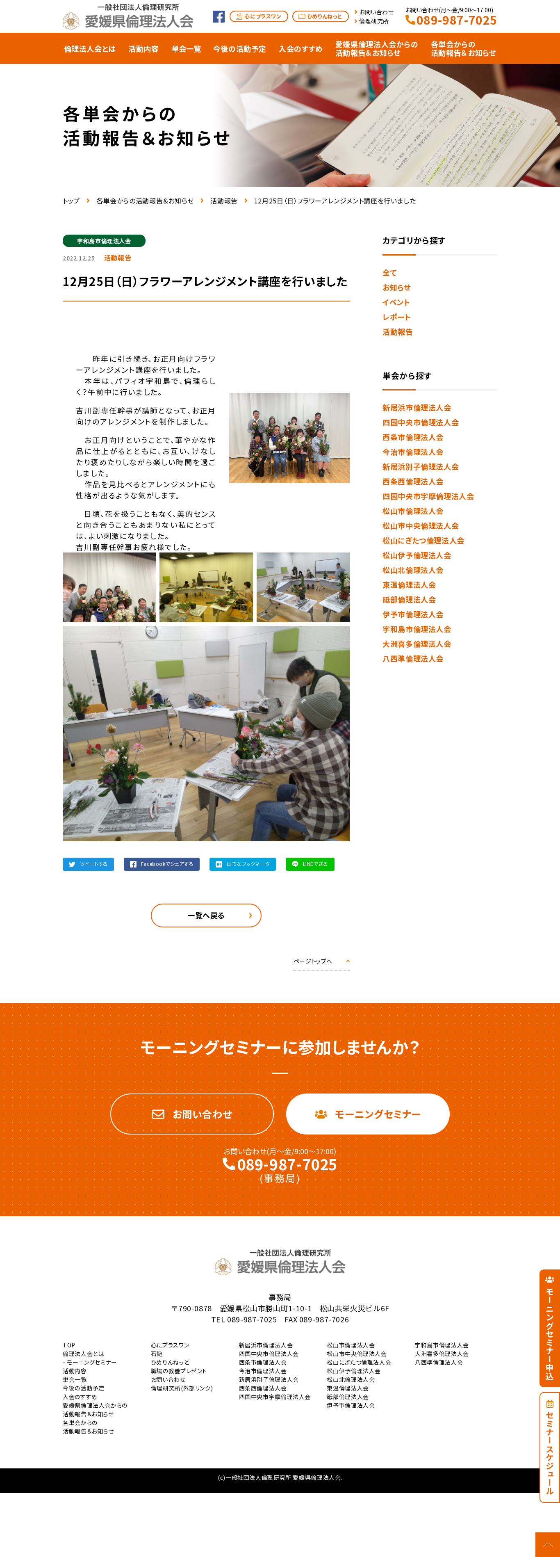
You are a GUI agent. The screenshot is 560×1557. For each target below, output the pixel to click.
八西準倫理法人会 (413, 658)
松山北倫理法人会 (413, 569)
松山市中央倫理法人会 (420, 525)
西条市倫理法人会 (413, 436)
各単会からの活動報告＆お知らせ (145, 200)
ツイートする (94, 863)
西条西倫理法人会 (413, 481)
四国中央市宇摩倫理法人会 (428, 496)
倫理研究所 (374, 21)
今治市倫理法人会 (413, 451)
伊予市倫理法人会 (413, 614)
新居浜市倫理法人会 (416, 407)
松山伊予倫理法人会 (416, 555)
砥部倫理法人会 (409, 599)
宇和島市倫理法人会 (416, 628)
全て (389, 272)
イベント (396, 302)
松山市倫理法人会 (413, 510)
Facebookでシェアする (167, 863)
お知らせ (396, 287)
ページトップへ (313, 961)
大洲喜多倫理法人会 (416, 643)
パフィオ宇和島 (143, 380)
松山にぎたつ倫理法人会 (423, 540)
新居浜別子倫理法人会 (420, 466)
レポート (396, 316)
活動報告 (224, 200)
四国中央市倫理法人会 (420, 422)
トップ (71, 200)
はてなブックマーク (248, 863)
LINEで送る (315, 863)
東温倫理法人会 (409, 584)
